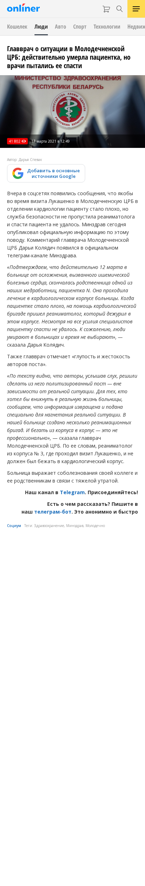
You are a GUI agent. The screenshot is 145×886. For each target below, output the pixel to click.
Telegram (72, 492)
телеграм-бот (52, 511)
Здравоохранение (49, 525)
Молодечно (95, 525)
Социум (14, 525)
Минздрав (74, 525)
